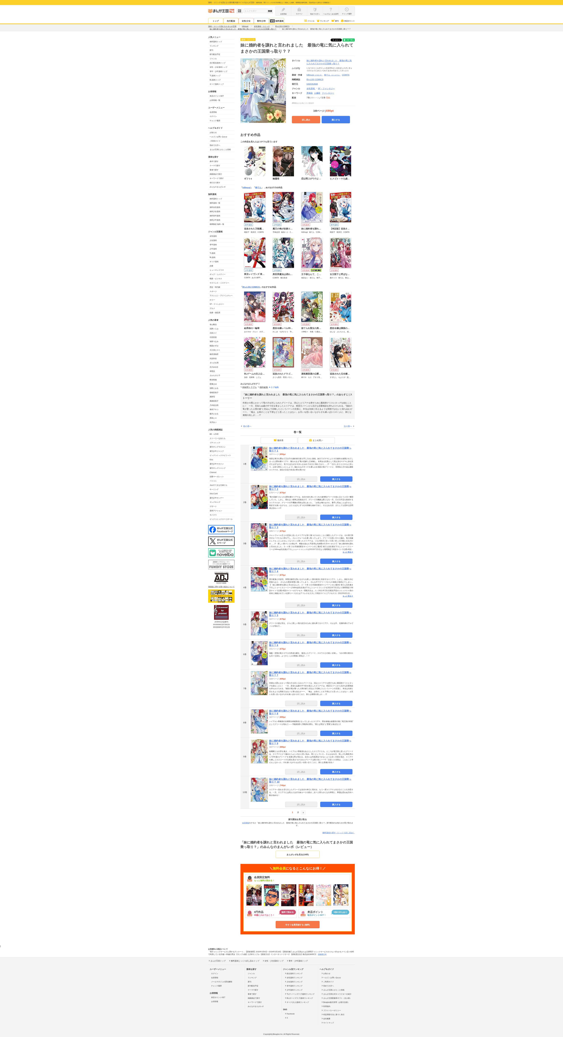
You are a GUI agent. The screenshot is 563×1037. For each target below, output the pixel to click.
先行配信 (231, 21)
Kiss (211, 460)
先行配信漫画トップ (217, 63)
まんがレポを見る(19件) (297, 854)
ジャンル (310, 21)
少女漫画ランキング (294, 982)
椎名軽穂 (213, 380)
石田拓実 (213, 337)
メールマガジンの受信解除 (221, 982)
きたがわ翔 (214, 363)
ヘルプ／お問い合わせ (218, 137)
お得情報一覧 (215, 100)
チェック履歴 (215, 121)
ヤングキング (215, 502)
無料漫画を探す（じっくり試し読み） (338, 833)
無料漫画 (279, 21)
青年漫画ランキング (294, 986)
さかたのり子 (215, 375)
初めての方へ (215, 145)
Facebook (291, 1014)
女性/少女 (246, 21)
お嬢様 (317, 93)
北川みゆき (214, 367)
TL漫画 (212, 253)
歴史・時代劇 (215, 287)
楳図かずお (214, 346)
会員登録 (213, 112)
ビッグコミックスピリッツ (220, 455)
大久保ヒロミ (215, 350)
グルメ (212, 308)
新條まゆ (213, 384)
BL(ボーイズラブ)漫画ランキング (300, 998)
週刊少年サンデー (217, 498)
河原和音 (213, 358)
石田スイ (213, 333)
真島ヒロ (213, 418)
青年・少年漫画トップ (218, 71)
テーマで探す (215, 166)
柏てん (332, 75)
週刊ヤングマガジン (217, 447)
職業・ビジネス (216, 279)
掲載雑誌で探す (216, 174)
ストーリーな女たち (217, 438)
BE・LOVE (214, 434)
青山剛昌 (213, 324)
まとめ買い (318, 440)
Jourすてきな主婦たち (218, 485)
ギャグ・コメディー (217, 274)
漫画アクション (216, 511)
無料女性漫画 (215, 207)
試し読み (306, 120)
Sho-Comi (214, 494)
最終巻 (280, 440)
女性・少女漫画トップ (218, 67)
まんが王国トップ (218, 961)
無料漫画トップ (216, 42)
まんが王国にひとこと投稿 (220, 149)
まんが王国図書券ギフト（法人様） (337, 998)
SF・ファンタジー (217, 304)
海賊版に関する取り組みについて (221, 587)
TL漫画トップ (215, 76)
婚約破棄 (264, 387)
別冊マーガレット (217, 477)
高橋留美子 (214, 401)
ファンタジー (328, 93)
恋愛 (211, 266)
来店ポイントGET (217, 96)
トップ (216, 21)
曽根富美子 (214, 392)
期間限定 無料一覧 (217, 224)
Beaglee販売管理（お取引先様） (336, 1002)
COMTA (345, 75)
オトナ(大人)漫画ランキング (298, 1002)
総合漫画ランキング (294, 974)
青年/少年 (261, 21)
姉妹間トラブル (249, 387)
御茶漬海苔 (214, 354)
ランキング (324, 21)
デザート (213, 506)
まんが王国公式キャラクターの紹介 (337, 994)
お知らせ (213, 132)
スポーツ (213, 291)
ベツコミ (213, 481)
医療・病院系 (215, 313)
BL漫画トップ (215, 80)
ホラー (212, 300)
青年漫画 (213, 245)
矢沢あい (213, 422)
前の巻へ (247, 426)
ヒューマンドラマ (217, 270)
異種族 (310, 93)
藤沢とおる (214, 414)
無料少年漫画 (215, 220)
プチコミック (215, 443)
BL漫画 (212, 257)
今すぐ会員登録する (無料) (297, 925)
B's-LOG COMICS (251, 287)
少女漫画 (213, 240)
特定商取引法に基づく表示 (333, 1015)
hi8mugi (315, 75)
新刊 (337, 21)
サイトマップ (328, 1023)
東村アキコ (214, 409)
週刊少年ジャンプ (217, 451)
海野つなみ (214, 341)
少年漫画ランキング (294, 990)
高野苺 (212, 397)
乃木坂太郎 (214, 405)
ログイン (213, 116)
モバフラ (213, 515)
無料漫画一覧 (215, 203)
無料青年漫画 (215, 216)
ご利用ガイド (215, 141)
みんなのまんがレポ (217, 187)
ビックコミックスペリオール (221, 519)
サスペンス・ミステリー (219, 283)
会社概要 (326, 1019)
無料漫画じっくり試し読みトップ (245, 961)
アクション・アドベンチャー (221, 296)
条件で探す (214, 161)
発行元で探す (215, 183)
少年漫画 (213, 249)
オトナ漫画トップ (217, 84)
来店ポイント (349, 21)
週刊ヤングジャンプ (217, 468)
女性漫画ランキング (294, 978)
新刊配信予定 (215, 54)
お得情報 (214, 1002)
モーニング (214, 489)
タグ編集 (275, 387)
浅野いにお (214, 329)
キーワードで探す (217, 178)
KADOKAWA (312, 84)
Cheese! (213, 472)
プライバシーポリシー (332, 1010)
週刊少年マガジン (217, 464)
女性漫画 (213, 236)
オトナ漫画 (214, 262)
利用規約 (326, 1006)
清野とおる (214, 388)
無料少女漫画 (215, 211)
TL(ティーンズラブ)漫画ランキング (300, 994)
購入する (336, 120)
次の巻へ (348, 426)
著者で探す (214, 170)
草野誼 (212, 371)
